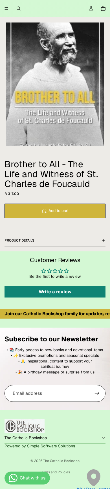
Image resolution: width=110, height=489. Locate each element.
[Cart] (103, 8)
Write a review (55, 292)
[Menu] (6, 8)
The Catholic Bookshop (61, 461)
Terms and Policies (55, 472)
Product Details (19, 240)
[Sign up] (97, 393)
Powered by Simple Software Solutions (40, 446)
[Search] (18, 8)
